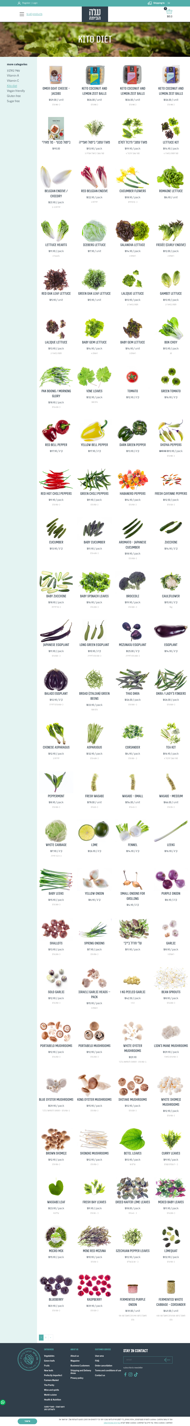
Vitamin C (13, 81)
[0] (169, 11)
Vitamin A (13, 76)
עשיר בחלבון (13, 71)
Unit (124, 403)
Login (35, 3)
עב (168, 3)
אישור (27, 1421)
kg (120, 403)
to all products (34, 14)
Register (26, 3)
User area (99, 1356)
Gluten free (14, 96)
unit (44, 109)
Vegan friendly (16, 91)
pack (83, 158)
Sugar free (13, 101)
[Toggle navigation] (22, 14)
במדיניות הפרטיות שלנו (112, 1423)
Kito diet (12, 86)
